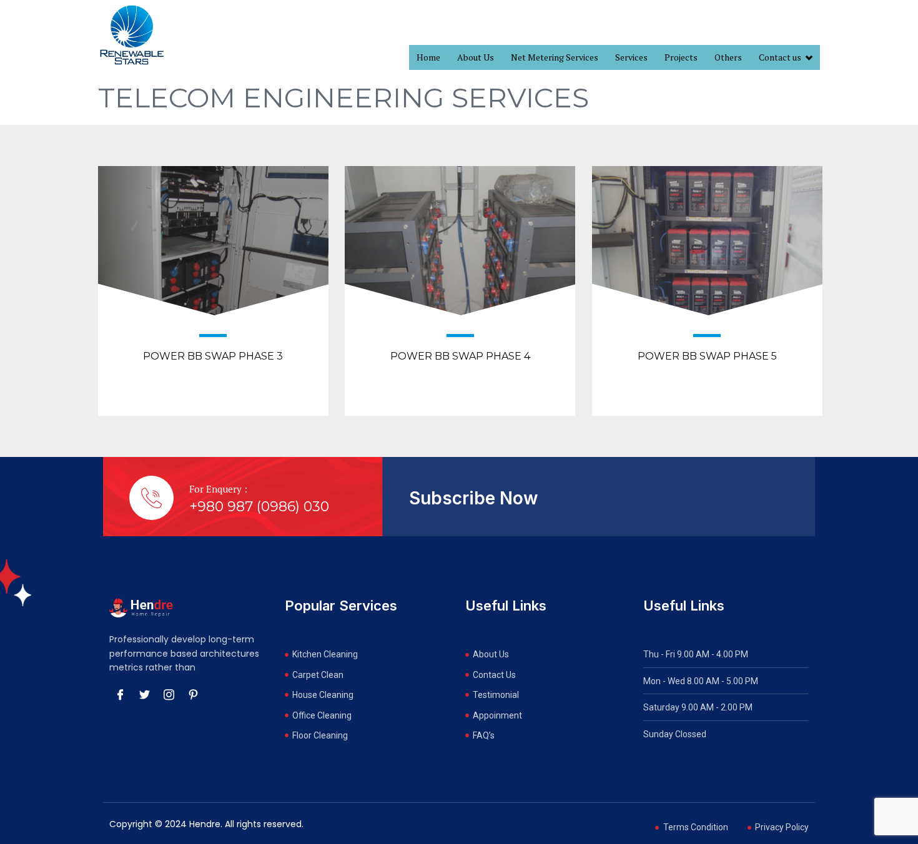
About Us (475, 57)
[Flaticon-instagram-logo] (168, 694)
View (213, 281)
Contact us (780, 57)
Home (428, 57)
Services (631, 57)
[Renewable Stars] (131, 35)
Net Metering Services (554, 57)
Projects (681, 57)
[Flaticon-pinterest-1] (193, 694)
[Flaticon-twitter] (144, 694)
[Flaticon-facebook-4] (120, 694)
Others (728, 57)
